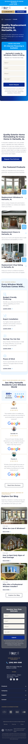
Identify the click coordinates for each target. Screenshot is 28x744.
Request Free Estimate (11, 159)
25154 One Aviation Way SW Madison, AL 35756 (14, 667)
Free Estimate (20, 11)
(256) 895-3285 (15, 662)
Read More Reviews (14, 485)
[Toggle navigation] (25, 8)
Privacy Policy (17, 92)
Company (4, 690)
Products (4, 686)
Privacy (22, 724)
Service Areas (8, 19)
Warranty (5, 724)
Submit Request (14, 84)
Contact (4, 699)
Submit (14, 637)
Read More (6, 531)
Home (2, 19)
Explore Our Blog (14, 595)
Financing (14, 724)
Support (4, 695)
